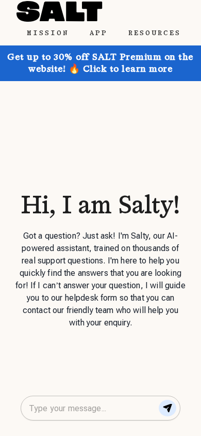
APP (99, 33)
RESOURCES (154, 33)
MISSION (48, 33)
